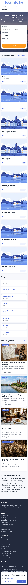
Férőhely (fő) (5, 38)
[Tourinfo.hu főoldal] (14, 2)
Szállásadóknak (5, 546)
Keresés (14, 45)
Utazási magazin (5, 544)
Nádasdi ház (6, 77)
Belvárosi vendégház (8, 185)
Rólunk (3, 549)
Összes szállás (5, 540)
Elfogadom (21, 582)
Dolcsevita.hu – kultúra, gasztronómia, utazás (13, 571)
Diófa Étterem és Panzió (9, 104)
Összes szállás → (22, 55)
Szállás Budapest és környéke (9, 518)
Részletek (10, 578)
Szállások (10, 6)
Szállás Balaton (5, 515)
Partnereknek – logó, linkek (8, 551)
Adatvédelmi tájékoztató (7, 553)
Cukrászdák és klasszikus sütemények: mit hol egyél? (13, 427)
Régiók (17, 6)
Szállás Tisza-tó (5, 522)
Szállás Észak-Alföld (6, 531)
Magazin (4, 9)
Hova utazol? (5, 26)
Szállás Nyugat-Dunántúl (8, 524)
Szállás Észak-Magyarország (8, 520)
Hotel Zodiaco (6, 158)
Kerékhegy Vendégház (9, 239)
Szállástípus (5, 32)
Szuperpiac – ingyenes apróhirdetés (11, 564)
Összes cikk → (23, 341)
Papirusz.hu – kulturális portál (9, 569)
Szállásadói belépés (6, 558)
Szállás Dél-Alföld (5, 529)
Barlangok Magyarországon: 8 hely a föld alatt (13, 460)
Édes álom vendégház (8, 266)
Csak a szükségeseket (9, 582)
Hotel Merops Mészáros (9, 131)
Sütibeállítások (5, 555)
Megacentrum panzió (8, 212)
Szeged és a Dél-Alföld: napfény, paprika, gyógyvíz (11, 395)
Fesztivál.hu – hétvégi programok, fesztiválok (13, 566)
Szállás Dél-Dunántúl (6, 527)
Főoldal (4, 6)
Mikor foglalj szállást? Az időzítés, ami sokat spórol (13, 363)
